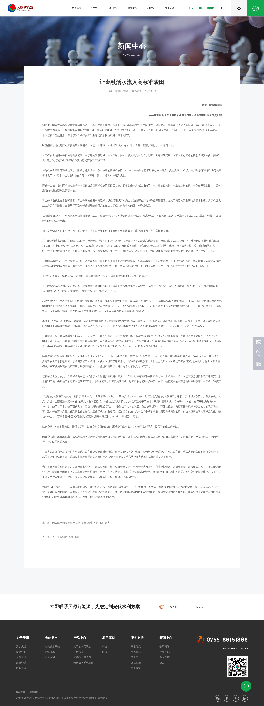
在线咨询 (172, 607)
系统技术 (50, 652)
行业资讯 (164, 652)
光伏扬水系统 (52, 646)
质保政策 (136, 668)
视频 (162, 662)
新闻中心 (151, 8)
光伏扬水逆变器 (82, 657)
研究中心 (21, 652)
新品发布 (164, 657)
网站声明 (20, 692)
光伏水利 (50, 657)
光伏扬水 (76, 8)
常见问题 (136, 652)
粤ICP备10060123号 (98, 698)
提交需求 (200, 607)
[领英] (245, 698)
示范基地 (21, 657)
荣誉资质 (21, 662)
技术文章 (136, 657)
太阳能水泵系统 (82, 646)
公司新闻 (164, 646)
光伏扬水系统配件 (83, 662)
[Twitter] (236, 698)
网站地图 (34, 692)
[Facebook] (227, 698)
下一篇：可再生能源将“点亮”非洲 (61, 537)
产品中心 (95, 8)
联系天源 (21, 668)
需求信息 (136, 646)
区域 (104, 652)
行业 (104, 646)
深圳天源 (21, 646)
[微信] (218, 698)
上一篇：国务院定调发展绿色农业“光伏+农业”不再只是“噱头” (76, 522)
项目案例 (114, 8)
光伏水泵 (78, 652)
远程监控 (136, 662)
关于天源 (169, 8)
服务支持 (132, 8)
